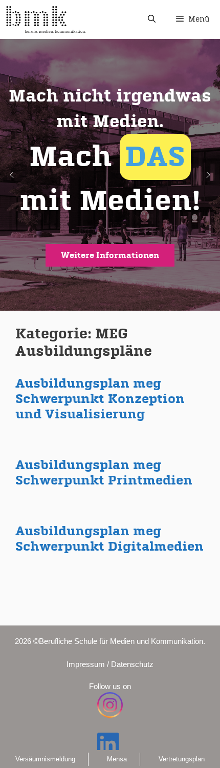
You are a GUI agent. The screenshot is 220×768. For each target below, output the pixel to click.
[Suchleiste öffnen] (151, 19)
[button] (110, 175)
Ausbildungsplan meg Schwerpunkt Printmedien (103, 472)
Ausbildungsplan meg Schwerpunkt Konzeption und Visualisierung (100, 398)
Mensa (117, 759)
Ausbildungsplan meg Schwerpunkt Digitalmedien (109, 538)
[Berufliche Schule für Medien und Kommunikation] (45, 19)
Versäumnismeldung (45, 759)
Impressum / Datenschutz (110, 664)
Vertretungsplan (182, 759)
